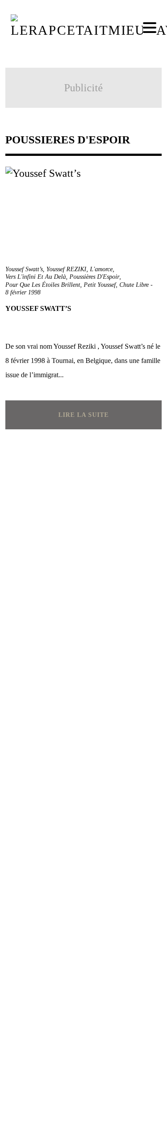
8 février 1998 (23, 292)
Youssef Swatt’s (24, 269)
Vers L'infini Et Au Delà (35, 276)
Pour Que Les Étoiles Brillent (42, 284)
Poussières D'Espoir (94, 276)
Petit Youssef (100, 284)
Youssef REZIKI (66, 269)
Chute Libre (134, 284)
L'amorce (101, 269)
